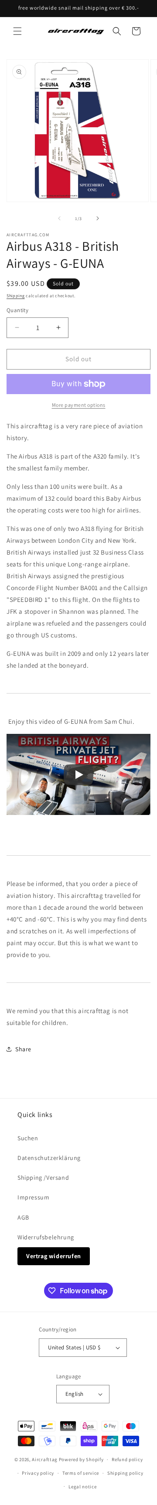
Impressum (33, 1197)
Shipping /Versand (43, 1177)
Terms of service (80, 1473)
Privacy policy (38, 1473)
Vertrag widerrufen (53, 1256)
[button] (17, 31)
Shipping (16, 296)
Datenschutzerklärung (49, 1158)
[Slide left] (59, 218)
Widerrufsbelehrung (45, 1237)
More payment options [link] (79, 405)
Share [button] (23, 1049)
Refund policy (127, 1459)
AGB (23, 1217)
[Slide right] (97, 218)
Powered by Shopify (81, 1459)
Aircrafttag (45, 1459)
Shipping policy (125, 1473)
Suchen (27, 1138)
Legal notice (82, 1487)
